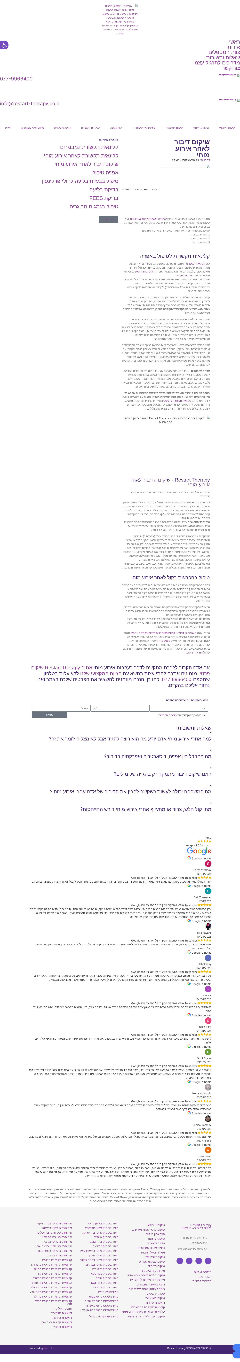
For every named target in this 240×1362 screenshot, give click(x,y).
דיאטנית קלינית (62, 127)
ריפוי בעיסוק (116, 127)
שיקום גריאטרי (201, 127)
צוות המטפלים (224, 52)
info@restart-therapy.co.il (29, 103)
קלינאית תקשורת (90, 127)
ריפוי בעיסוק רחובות (105, 1287)
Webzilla (49, 1348)
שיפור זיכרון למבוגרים (151, 1248)
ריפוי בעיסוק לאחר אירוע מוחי (146, 1289)
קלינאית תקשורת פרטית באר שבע (51, 1292)
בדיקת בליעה (103, 190)
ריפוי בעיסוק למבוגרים (151, 1284)
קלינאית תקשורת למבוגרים (89, 147)
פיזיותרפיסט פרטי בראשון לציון (99, 1310)
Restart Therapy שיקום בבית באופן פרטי (196, 1226)
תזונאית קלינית (63, 1308)
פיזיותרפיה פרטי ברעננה (57, 1228)
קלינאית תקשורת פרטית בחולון (52, 1296)
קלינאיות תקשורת (195, 263)
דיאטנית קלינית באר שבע (56, 1322)
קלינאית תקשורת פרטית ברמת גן (51, 1264)
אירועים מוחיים (184, 275)
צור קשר (231, 68)
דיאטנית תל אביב (61, 1313)
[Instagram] (179, 1261)
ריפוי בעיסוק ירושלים (105, 1269)
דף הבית (205, 160)
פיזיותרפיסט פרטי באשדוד (102, 1305)
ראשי (234, 42)
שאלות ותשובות (223, 57)
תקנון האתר (204, 1276)
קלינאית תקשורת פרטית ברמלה (52, 1278)
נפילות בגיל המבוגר (152, 1252)
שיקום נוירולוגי (227, 127)
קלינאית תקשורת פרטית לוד (54, 1273)
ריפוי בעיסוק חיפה (107, 1278)
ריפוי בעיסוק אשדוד (106, 1237)
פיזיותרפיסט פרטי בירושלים (54, 1232)
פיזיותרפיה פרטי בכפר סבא (55, 1251)
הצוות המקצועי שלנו (100, 673)
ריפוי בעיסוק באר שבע (104, 1241)
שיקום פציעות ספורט (152, 1261)
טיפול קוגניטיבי (155, 1293)
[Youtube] (198, 1261)
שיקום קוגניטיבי (155, 1298)
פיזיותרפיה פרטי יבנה (59, 1255)
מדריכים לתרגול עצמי (216, 63)
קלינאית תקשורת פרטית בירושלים (51, 1287)
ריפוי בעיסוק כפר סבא (104, 1273)
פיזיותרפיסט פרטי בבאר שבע (54, 1246)
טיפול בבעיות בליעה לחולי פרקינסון (80, 181)
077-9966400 (16, 79)
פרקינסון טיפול (155, 1234)
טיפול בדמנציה (155, 1243)
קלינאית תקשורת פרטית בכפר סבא (53, 1303)
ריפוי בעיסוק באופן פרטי (103, 1223)
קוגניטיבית (164, 640)
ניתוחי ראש (141, 271)
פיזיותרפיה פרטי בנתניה (57, 1241)
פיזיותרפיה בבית (108, 1292)
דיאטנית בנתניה (62, 1327)
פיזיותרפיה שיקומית (144, 127)
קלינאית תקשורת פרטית (178, 400)
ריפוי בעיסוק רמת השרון (103, 1282)
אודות (234, 47)
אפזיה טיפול (105, 173)
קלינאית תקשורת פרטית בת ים (53, 1269)
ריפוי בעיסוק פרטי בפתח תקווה (99, 1260)
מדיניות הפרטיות (167, 715)
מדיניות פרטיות (201, 1281)
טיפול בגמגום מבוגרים (94, 207)
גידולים (152, 271)
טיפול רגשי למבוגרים (32, 127)
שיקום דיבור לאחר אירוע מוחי (86, 164)
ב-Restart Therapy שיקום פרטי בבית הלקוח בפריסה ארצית (164, 633)
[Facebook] (208, 1261)
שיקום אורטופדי (174, 127)
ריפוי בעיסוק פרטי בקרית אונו (100, 1232)
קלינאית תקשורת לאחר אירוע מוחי (148, 219)
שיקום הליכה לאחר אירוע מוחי (146, 1275)
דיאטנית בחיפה (62, 1317)
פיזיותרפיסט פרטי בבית (103, 1296)
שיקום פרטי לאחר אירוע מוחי (147, 1229)
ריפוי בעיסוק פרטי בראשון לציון (99, 1251)
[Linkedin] (189, 1261)
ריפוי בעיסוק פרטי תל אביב (101, 1228)
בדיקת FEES (103, 198)
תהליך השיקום (195, 652)
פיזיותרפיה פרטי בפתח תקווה (54, 1223)
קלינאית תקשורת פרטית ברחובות (51, 1282)
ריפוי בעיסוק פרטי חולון (103, 1255)
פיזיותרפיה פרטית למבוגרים (147, 1280)
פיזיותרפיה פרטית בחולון (103, 1316)
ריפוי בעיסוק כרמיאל (105, 1246)
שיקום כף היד (156, 1266)
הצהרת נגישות (202, 1272)
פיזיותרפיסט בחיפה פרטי (56, 1237)
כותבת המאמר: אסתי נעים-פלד (139, 189)
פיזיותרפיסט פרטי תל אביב (101, 1301)
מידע (8, 127)
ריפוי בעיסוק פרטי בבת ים (102, 1264)
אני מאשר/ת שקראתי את (181, 715)
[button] (165, 141)
